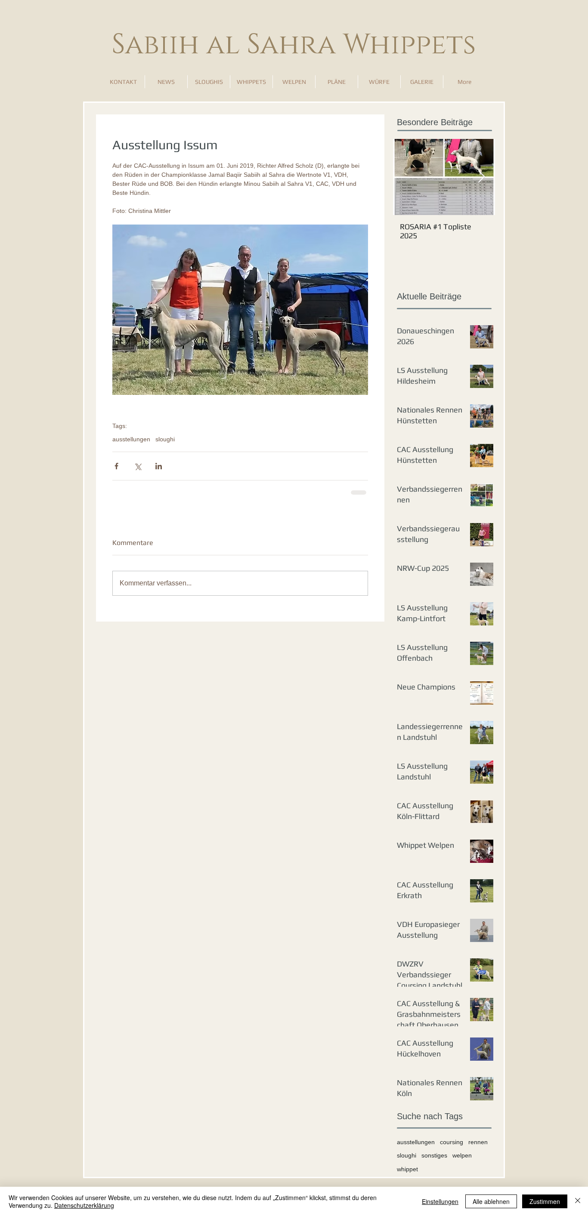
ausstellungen (131, 439)
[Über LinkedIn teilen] (159, 466)
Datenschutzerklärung (84, 1205)
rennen (478, 1142)
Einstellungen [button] (440, 1201)
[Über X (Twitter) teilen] (137, 466)
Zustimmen (544, 1201)
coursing (451, 1142)
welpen (462, 1155)
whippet (407, 1169)
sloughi (165, 439)
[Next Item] (481, 177)
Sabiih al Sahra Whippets (293, 45)
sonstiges (434, 1155)
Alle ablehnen (491, 1201)
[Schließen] (578, 1201)
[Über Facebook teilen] (116, 466)
